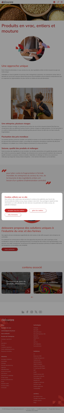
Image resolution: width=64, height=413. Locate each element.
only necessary (13, 215)
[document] (32, 206)
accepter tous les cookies (16, 210)
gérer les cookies (37, 210)
